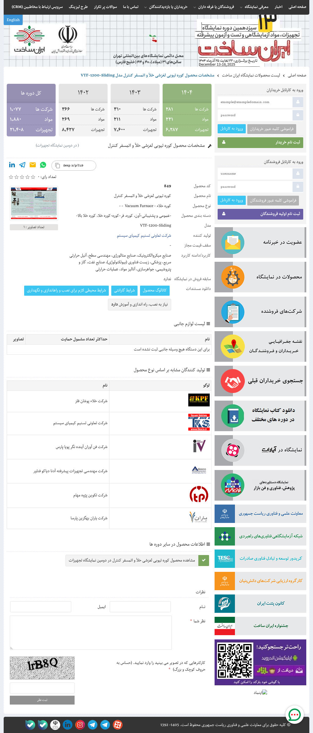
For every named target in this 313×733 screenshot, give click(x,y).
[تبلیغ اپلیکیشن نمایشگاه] (260, 663)
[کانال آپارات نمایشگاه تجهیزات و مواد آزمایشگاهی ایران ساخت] (260, 451)
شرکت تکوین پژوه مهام (90, 495)
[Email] (33, 166)
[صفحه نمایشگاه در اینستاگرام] (79, 725)
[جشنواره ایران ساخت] (260, 627)
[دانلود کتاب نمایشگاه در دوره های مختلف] (260, 417)
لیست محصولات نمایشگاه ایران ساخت (251, 75)
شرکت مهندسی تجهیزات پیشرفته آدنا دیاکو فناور (70, 471)
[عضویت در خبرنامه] (260, 243)
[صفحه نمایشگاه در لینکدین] (66, 725)
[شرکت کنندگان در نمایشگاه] (260, 313)
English (13, 20)
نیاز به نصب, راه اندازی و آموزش (139, 304)
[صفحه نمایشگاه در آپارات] (116, 725)
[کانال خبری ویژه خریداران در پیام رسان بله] (41, 725)
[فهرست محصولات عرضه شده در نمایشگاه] (260, 278)
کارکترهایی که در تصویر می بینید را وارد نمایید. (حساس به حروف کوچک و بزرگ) (160, 666)
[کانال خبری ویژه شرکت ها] (104, 725)
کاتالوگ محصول (155, 290)
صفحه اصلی (297, 75)
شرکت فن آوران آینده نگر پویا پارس (82, 447)
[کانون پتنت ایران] (260, 604)
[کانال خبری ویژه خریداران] (91, 725)
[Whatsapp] (43, 166)
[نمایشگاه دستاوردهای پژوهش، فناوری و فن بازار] (260, 486)
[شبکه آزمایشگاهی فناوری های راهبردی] (260, 537)
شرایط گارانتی (124, 290)
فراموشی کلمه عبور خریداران (271, 129)
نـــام (202, 607)
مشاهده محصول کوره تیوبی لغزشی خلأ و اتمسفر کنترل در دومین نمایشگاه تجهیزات (132, 560)
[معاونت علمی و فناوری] (260, 515)
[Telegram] (22, 166)
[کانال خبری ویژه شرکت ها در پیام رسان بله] (29, 725)
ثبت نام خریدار (287, 142)
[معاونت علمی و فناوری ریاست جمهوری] (54, 725)
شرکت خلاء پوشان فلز (91, 401)
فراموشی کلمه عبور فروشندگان (273, 200)
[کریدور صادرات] (260, 560)
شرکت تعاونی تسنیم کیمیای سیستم (144, 235)
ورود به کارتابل (231, 128)
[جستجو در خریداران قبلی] (260, 382)
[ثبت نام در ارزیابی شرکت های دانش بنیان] (260, 582)
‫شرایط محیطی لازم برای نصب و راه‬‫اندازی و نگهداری (66, 290)
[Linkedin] (12, 166)
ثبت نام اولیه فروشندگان (280, 214)
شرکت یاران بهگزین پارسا (89, 518)
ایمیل (102, 607)
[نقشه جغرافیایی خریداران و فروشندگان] (260, 347)
